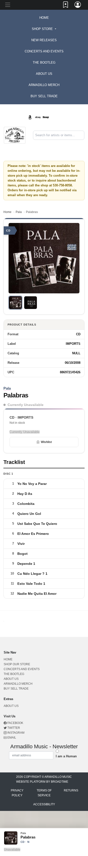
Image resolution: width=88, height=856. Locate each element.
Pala (19, 212)
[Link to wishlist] (65, 6)
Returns (71, 790)
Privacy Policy (17, 793)
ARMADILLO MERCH (44, 85)
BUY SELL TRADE (44, 96)
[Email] (61, 113)
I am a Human (66, 756)
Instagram (15, 732)
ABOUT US (44, 74)
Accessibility (44, 804)
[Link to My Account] (78, 6)
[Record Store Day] (54, 117)
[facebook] (58, 113)
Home (7, 212)
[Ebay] (38, 117)
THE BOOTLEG (44, 62)
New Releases (44, 40)
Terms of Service (44, 793)
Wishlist (46, 442)
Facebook (15, 723)
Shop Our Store (17, 664)
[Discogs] (46, 117)
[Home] (15, 135)
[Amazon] (30, 117)
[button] (44, 29)
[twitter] (59, 113)
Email (11, 737)
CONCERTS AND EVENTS (44, 51)
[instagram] (60, 113)
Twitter (13, 728)
